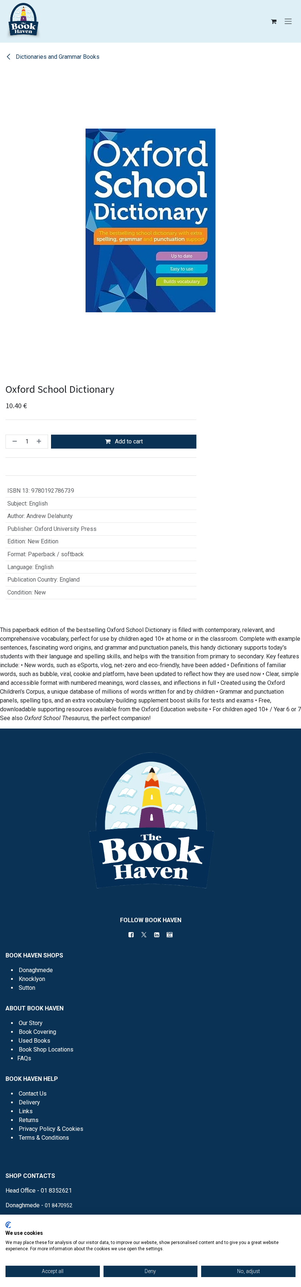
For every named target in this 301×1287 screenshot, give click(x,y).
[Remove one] (13, 441)
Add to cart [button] (128, 441)
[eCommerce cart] (273, 21)
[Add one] (40, 441)
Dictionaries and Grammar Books (56, 56)
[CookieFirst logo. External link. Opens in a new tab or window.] (8, 1225)
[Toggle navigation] (288, 21)
